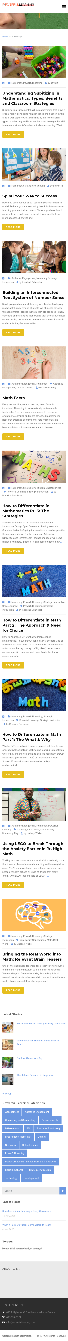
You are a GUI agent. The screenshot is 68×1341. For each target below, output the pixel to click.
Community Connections (32, 940)
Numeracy (17, 82)
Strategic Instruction (34, 185)
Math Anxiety (47, 829)
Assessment (12, 1111)
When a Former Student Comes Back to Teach (26, 1224)
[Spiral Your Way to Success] (34, 164)
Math (36, 829)
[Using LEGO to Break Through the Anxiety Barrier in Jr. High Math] (34, 804)
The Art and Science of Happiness (35, 1075)
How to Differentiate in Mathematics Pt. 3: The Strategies (25, 510)
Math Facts (13, 398)
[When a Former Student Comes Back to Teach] (7, 1044)
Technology (11, 1178)
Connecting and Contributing (20, 1120)
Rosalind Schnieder (12, 495)
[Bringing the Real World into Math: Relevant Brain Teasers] (34, 914)
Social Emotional (14, 1169)
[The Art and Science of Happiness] (7, 1079)
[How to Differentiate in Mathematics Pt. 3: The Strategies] (34, 466)
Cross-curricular (50, 1120)
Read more (13, 134)
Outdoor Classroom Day (29, 1058)
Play (16, 833)
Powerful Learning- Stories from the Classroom (30, 1161)
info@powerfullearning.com (21, 1322)
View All (6, 1093)
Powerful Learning (32, 82)
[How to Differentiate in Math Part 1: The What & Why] (34, 695)
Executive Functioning (48, 1128)
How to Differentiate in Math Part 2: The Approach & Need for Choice (32, 625)
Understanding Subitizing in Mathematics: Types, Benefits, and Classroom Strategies (33, 98)
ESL (29, 1128)
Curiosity (21, 829)
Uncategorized (53, 487)
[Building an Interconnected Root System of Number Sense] (34, 257)
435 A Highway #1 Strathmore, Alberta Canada (30, 1312)
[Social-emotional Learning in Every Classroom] (7, 1027)
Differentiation (12, 1128)
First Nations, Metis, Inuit (18, 1136)
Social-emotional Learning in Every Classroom (41, 1023)
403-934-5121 (13, 1317)
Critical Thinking (25, 387)
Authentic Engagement (23, 278)
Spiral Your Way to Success (30, 196)
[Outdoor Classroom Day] (7, 1062)
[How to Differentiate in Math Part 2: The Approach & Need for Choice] (34, 580)
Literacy (42, 1136)
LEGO (30, 829)
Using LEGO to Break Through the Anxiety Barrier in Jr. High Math (32, 848)
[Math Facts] (34, 362)
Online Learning (30, 1145)
